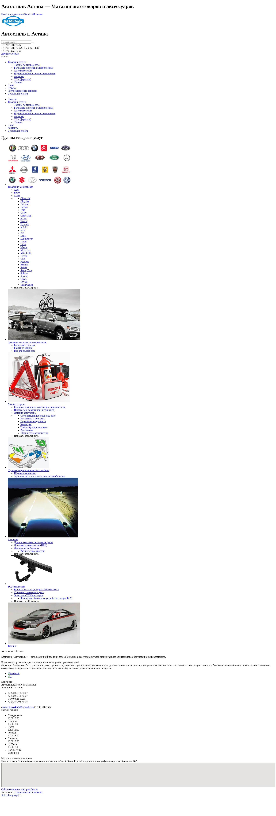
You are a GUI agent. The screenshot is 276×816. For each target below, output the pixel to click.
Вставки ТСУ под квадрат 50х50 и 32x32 (36, 589)
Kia (22, 233)
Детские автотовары (25, 412)
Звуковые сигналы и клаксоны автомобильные (39, 476)
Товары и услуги (17, 62)
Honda (23, 221)
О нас (11, 85)
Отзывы (12, 88)
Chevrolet (25, 198)
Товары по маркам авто (27, 64)
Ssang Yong (26, 270)
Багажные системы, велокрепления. (33, 67)
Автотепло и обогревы (32, 418)
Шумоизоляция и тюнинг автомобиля (34, 73)
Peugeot (24, 261)
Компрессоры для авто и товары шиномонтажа (39, 407)
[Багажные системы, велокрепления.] (44, 339)
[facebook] (13, 673)
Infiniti (23, 227)
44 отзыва (37, 14)
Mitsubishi (25, 253)
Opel (22, 258)
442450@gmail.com (23, 707)
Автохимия (26, 430)
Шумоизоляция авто (25, 473)
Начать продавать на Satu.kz (16, 14)
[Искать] (32, 42)
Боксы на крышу (23, 348)
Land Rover (26, 238)
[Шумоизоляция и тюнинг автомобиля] (28, 467)
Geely (23, 212)
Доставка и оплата (18, 93)
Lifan (23, 244)
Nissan (23, 256)
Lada (23, 235)
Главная (12, 99)
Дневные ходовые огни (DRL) (30, 545)
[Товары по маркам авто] (40, 184)
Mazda (23, 247)
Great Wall (25, 215)
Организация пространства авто (38, 415)
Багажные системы (24, 345)
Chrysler (24, 201)
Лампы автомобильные (26, 548)
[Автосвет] (43, 536)
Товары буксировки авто (33, 427)
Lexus (23, 241)
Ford (22, 210)
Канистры (25, 424)
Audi (16, 189)
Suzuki (23, 276)
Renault (24, 264)
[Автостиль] (13, 26)
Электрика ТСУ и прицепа (28, 595)
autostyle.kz (7, 707)
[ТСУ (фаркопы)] (30, 583)
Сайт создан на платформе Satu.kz (19, 789)
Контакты (13, 127)
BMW (17, 192)
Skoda (23, 267)
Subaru (24, 273)
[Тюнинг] (44, 643)
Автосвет (19, 76)
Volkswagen (26, 284)
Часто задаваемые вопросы (22, 90)
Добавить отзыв (10, 53)
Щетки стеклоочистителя (34, 433)
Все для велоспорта (24, 350)
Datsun (24, 207)
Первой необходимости (33, 421)
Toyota (23, 281)
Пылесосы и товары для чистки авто (34, 410)
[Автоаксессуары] (39, 401)
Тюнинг (18, 82)
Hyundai (24, 224)
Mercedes (25, 250)
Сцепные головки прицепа (29, 592)
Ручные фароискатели (32, 551)
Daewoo (24, 204)
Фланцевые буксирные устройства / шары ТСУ (46, 598)
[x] (10, 676)
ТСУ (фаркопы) (22, 79)
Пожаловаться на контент (29, 792)
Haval (23, 218)
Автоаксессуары (23, 70)
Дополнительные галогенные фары (33, 542)
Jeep (22, 230)
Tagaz (23, 279)
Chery (17, 195)
